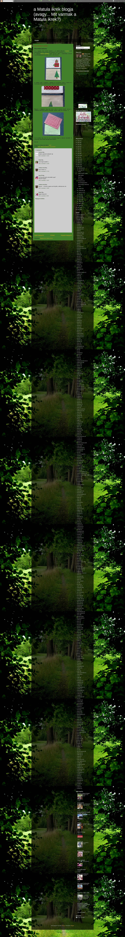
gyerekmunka (80, 386)
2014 (78, 162)
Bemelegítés (80, 178)
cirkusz (78, 278)
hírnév (78, 407)
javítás (78, 428)
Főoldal (37, 40)
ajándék (78, 219)
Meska (42, 146)
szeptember (81, 190)
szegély (78, 695)
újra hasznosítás (80, 751)
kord (78, 483)
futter (78, 370)
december (81, 168)
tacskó (78, 709)
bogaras (78, 259)
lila (77, 515)
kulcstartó (79, 502)
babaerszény (79, 232)
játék (78, 426)
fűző (78, 375)
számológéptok (80, 687)
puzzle (78, 650)
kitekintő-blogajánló (81, 471)
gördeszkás (79, 380)
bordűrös (79, 266)
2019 (78, 153)
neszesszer (79, 577)
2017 (78, 157)
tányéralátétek (52, 146)
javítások (79, 430)
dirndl (78, 298)
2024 (78, 144)
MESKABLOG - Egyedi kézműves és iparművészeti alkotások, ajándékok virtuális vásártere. (83, 905)
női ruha (78, 584)
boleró (78, 264)
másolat (78, 534)
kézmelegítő (79, 460)
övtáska (78, 606)
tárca (78, 716)
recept (78, 655)
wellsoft (78, 777)
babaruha (79, 235)
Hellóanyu (79, 404)
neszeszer (79, 576)
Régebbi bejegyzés (66, 235)
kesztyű (78, 457)
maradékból (79, 531)
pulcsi (78, 646)
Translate (86, 49)
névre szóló (79, 581)
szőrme (78, 706)
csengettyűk (79, 283)
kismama (79, 468)
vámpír (78, 756)
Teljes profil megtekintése (81, 68)
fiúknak (78, 354)
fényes (78, 344)
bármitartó (79, 241)
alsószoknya (79, 220)
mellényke (79, 540)
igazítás (78, 413)
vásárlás (79, 765)
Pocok (78, 632)
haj (77, 391)
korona (78, 486)
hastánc (78, 401)
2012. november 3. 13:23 (44, 155)
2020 (78, 151)
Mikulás (78, 553)
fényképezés (79, 346)
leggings (79, 510)
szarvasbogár (80, 690)
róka (78, 659)
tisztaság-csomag (80, 732)
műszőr (78, 563)
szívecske (79, 700)
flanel (78, 357)
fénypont (79, 348)
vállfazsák (79, 754)
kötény (78, 497)
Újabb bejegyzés (39, 235)
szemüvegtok (80, 696)
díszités (78, 299)
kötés (78, 499)
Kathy (40, 160)
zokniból (79, 783)
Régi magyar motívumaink (83, 883)
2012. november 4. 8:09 (44, 195)
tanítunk (78, 712)
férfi (78, 349)
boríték (78, 267)
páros (78, 621)
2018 (78, 155)
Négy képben (81, 175)
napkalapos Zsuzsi (81, 573)
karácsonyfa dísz (80, 436)
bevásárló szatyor (80, 248)
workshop (79, 778)
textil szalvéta (80, 730)
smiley (78, 679)
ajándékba (47, 53)
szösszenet (79, 708)
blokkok (78, 254)
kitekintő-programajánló (82, 474)
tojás (78, 733)
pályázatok (79, 608)
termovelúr (79, 727)
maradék (79, 529)
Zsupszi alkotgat (81, 860)
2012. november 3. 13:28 (44, 163)
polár (78, 635)
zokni (78, 782)
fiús (78, 356)
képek (78, 446)
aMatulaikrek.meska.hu (83, 102)
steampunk (79, 680)
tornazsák (79, 738)
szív (78, 698)
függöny (78, 372)
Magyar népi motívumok (82, 873)
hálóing (78, 394)
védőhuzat (79, 767)
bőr (77, 270)
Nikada (63, 925)
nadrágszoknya (80, 568)
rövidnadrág (79, 666)
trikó (78, 741)
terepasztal (79, 724)
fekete (78, 327)
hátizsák (79, 402)
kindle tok (79, 465)
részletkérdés (80, 658)
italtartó (78, 425)
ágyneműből (79, 217)
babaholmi (79, 233)
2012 (78, 166)
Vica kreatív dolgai (81, 869)
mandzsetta (79, 526)
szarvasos (79, 692)
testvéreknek (79, 728)
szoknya (79, 701)
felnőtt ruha (79, 336)
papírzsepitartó (80, 613)
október (80, 188)
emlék (78, 314)
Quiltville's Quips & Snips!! (83, 793)
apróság (78, 225)
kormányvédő (80, 484)
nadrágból (79, 566)
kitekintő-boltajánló (81, 473)
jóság (78, 431)
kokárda (78, 478)
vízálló (78, 775)
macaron (79, 518)
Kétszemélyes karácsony (83, 184)
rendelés (79, 656)
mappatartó (79, 528)
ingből (78, 420)
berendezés (79, 246)
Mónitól (42, 53)
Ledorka (40, 152)
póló (78, 637)
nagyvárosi (79, 571)
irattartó (78, 423)
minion (78, 556)
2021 (78, 149)
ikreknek (79, 415)
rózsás (78, 664)
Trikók (79, 186)
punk (78, 648)
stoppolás (79, 683)
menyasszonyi (80, 545)
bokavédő (79, 262)
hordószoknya (80, 410)
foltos (39, 146)
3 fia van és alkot (81, 912)
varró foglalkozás (80, 761)
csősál (78, 293)
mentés (78, 544)
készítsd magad (80, 454)
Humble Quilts (80, 802)
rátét (78, 653)
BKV (78, 251)
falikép (78, 320)
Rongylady (79, 663)
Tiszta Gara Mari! (86, 851)
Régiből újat (80, 841)
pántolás (79, 610)
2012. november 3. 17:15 (44, 171)
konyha (78, 479)
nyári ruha (79, 585)
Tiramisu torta (85, 884)
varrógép (79, 762)
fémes (78, 343)
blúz (78, 256)
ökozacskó (79, 603)
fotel (78, 368)
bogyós (78, 261)
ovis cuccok (79, 592)
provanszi (79, 643)
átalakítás (79, 229)
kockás (78, 476)
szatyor (78, 693)
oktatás (78, 590)
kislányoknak (80, 466)
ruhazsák (79, 674)
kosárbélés (79, 487)
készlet (78, 455)
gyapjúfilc (79, 381)
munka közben (80, 561)
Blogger (72, 925)
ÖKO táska (79, 602)
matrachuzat (79, 537)
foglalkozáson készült (81, 360)
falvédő (78, 322)
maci (78, 520)
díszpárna (79, 301)
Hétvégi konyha (81, 180)
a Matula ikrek (42, 167)
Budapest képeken (81, 272)
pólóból (78, 638)
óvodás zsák (79, 598)
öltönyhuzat (79, 605)
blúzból (78, 258)
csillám (78, 288)
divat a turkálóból (80, 304)
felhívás (78, 330)
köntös (78, 489)
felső (78, 338)
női (77, 582)
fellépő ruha (79, 333)
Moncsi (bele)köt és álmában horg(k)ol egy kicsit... (83, 813)
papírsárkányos (80, 611)
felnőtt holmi (79, 335)
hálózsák (79, 397)
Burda (78, 275)
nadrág (78, 565)
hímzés (78, 405)
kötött (78, 500)
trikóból (78, 743)
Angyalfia (85, 875)
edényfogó (79, 306)
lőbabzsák (79, 516)
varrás (78, 757)
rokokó (78, 661)
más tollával (79, 532)
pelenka (78, 626)
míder (78, 552)
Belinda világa (80, 850)
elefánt (78, 309)
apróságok (79, 227)
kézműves (79, 462)
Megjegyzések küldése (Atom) (46, 238)
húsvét (78, 412)
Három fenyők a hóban (83, 173)
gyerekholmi (79, 384)
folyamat (79, 367)
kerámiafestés (80, 447)
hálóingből (79, 396)
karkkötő (79, 439)
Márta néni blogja (81, 832)
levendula (79, 513)
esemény (79, 315)
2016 (78, 159)
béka (78, 245)
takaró (78, 711)
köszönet (79, 495)
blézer (78, 253)
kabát (78, 433)
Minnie (78, 558)
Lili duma (79, 870)
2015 (78, 161)
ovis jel (78, 593)
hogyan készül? (80, 409)
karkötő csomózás (81, 442)
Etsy (78, 319)
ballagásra (79, 240)
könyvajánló (79, 491)
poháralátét (79, 634)
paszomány (79, 624)
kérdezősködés (80, 449)
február (80, 203)
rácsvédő (79, 651)
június (80, 196)
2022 (78, 148)
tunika (78, 745)
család (78, 282)
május (80, 197)
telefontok (79, 722)
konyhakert (79, 481)
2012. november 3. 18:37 (44, 180)
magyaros (79, 524)
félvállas (79, 341)
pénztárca (79, 627)
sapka (78, 677)
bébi (78, 243)
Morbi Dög (79, 560)
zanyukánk (79, 780)
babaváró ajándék (80, 238)
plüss (78, 630)
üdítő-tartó (79, 753)
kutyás (78, 505)
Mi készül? (46, 146)
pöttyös (78, 642)
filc (77, 351)
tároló (78, 717)
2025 (78, 142)
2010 (78, 209)
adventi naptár (80, 214)
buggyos (79, 274)
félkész (78, 331)
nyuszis (78, 589)
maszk (78, 536)
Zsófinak (79, 788)
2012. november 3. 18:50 (44, 188)
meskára (67, 51)
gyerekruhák (79, 388)
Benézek (80, 177)
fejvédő (78, 325)
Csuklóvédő (79, 294)
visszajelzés (79, 772)
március (80, 201)
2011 (78, 207)
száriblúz (79, 688)
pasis (78, 622)
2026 (78, 140)
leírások (78, 511)
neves (78, 579)
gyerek (78, 383)
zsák (78, 785)
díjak (78, 296)
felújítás (78, 339)
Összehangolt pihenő (82, 182)
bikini (78, 249)
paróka (78, 619)
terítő (78, 725)
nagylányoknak (80, 569)
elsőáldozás (79, 312)
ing (77, 418)
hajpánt (78, 392)
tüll (77, 748)
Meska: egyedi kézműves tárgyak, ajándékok (82, 73)
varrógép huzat (80, 764)
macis (78, 521)
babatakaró (79, 237)
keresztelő (79, 450)
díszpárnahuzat (80, 302)
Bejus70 (40, 175)
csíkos (78, 285)
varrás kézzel (80, 759)
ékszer (78, 307)
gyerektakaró (79, 389)
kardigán (79, 438)
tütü (78, 749)
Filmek (79, 171)
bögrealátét (79, 269)
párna (78, 614)
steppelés (79, 682)
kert (78, 452)
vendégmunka (80, 769)
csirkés (78, 291)
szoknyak (79, 704)
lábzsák (78, 507)
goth (78, 378)
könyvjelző (79, 492)
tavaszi (78, 720)
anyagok (79, 224)
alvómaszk (79, 222)
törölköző (79, 740)
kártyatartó (79, 444)
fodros (78, 359)
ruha (78, 669)
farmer (78, 323)
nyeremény (79, 587)
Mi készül (79, 548)
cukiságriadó (79, 280)
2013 (78, 164)
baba (78, 230)
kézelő (78, 458)
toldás (78, 735)
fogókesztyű (79, 362)
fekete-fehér (79, 328)
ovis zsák (79, 597)
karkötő (78, 441)
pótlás (78, 640)
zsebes (78, 786)
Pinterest (79, 629)
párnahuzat (79, 616)
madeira (78, 523)
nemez (78, 574)
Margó (40, 192)
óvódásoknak (80, 600)
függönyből (79, 373)
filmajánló (79, 352)
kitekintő (79, 470)
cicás (78, 277)
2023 (78, 146)
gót (77, 376)
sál (77, 675)
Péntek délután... (86, 861)
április (80, 199)
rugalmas (79, 667)
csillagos (79, 286)
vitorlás (78, 774)
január (80, 205)
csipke (78, 290)
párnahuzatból (80, 618)
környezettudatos (80, 494)
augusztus (81, 192)
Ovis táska (79, 595)
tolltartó (78, 737)
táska (78, 719)
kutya (78, 503)
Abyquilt (79, 822)
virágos (78, 770)
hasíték (78, 399)
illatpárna (79, 417)
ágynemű (79, 216)
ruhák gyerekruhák (81, 672)
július (80, 194)
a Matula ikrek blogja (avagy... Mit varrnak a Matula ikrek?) (55, 14)
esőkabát (79, 317)
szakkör (78, 685)
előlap (78, 311)
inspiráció (79, 421)
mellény (78, 539)
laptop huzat (79, 508)
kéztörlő (78, 463)
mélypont (79, 542)
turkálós (78, 746)
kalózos (78, 434)
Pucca (78, 645)
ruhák (78, 671)
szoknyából (79, 703)
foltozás (78, 365)
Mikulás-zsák (80, 555)
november (81, 170)
